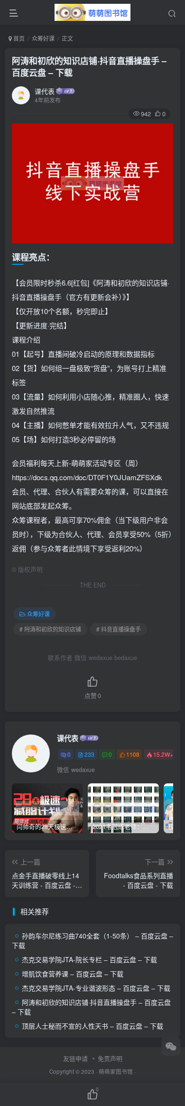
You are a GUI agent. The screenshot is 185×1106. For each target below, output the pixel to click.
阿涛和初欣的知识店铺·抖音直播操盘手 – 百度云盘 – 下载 (89, 67)
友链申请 (75, 1058)
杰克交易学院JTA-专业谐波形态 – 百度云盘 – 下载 (96, 988)
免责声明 (110, 1058)
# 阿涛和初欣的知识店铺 (50, 629)
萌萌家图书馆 (116, 1071)
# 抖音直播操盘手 (118, 629)
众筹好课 (43, 38)
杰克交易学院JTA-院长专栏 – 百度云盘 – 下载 (89, 959)
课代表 (45, 91)
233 (89, 754)
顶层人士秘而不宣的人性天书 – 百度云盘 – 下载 (92, 1026)
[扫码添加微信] (170, 1046)
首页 (18, 38)
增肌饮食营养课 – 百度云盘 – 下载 (72, 973)
